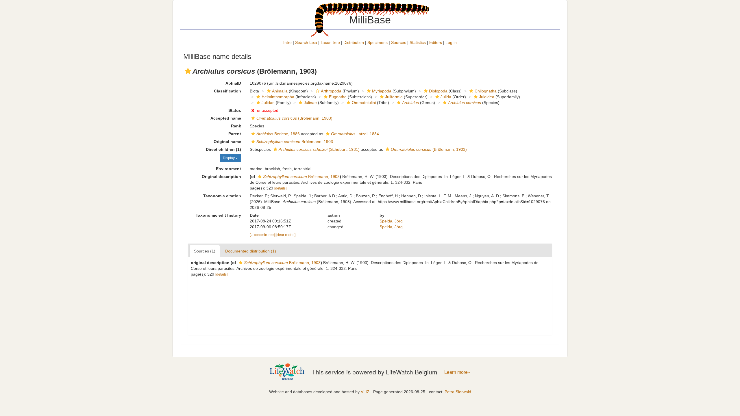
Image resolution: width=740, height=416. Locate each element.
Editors (435, 42)
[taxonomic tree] (262, 235)
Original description (221, 176)
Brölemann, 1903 (294, 141)
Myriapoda (381, 91)
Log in (451, 42)
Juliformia (394, 96)
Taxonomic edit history (218, 215)
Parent (234, 133)
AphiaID (233, 83)
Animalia (280, 91)
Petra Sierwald (458, 391)
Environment (228, 168)
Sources (398, 42)
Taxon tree (330, 42)
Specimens (377, 42)
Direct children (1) (223, 149)
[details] (280, 188)
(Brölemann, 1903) (294, 118)
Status (234, 110)
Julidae (268, 102)
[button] (188, 71)
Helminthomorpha (278, 96)
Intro (287, 42)
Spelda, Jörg (391, 221)
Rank (236, 126)
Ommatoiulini (364, 102)
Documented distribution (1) (250, 251)
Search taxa (306, 42)
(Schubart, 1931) (319, 149)
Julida (446, 96)
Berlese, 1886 (278, 133)
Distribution (353, 42)
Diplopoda (438, 91)
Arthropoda (331, 91)
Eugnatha (338, 96)
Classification (227, 91)
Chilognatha (486, 91)
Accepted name (225, 118)
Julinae (310, 102)
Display (229, 158)
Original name (227, 141)
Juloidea (486, 96)
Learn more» (457, 372)
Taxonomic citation (222, 196)
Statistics (418, 42)
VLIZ (365, 391)
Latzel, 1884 (355, 133)
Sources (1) (204, 251)
